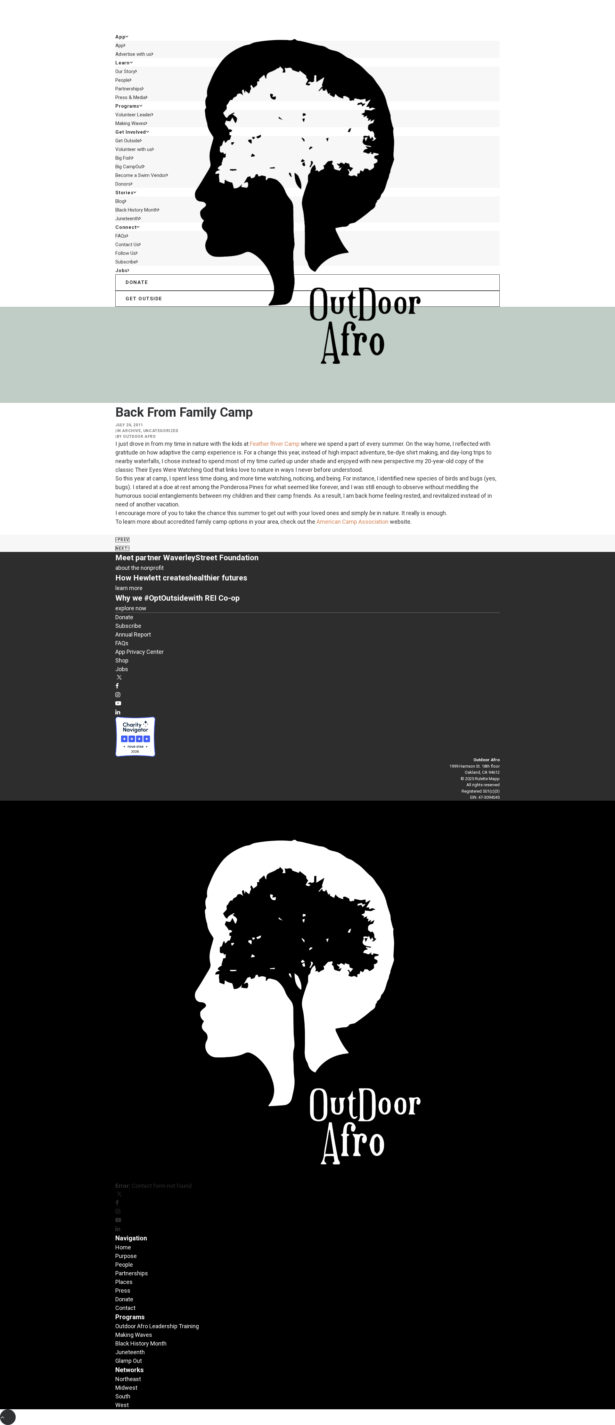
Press (122, 1290)
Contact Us (127, 244)
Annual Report (133, 634)
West (122, 1405)
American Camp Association (352, 521)
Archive (131, 431)
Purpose (126, 1256)
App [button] (120, 37)
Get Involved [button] (130, 132)
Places (124, 1282)
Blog (120, 201)
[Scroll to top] (8, 1416)
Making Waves (130, 123)
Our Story (125, 71)
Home (123, 1247)
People (122, 80)
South (122, 1396)
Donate (124, 617)
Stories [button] (124, 193)
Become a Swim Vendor (140, 175)
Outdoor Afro (139, 436)
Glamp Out (128, 1360)
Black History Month (136, 210)
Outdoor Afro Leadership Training (157, 1326)
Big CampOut (129, 167)
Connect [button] (125, 227)
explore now (130, 608)
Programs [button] (127, 106)
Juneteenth (127, 218)
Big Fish (123, 158)
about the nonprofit (139, 567)
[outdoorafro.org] (307, 16)
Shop (121, 660)
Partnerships (128, 89)
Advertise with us (133, 54)
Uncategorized (160, 431)
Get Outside (127, 141)
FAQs (121, 236)
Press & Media (130, 97)
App (119, 45)
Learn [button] (122, 63)
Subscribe (125, 262)
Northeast (128, 1379)
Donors (123, 184)
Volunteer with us (133, 149)
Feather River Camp (274, 443)
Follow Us (125, 253)
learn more (129, 588)
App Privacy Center (139, 651)
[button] (119, 677)
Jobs (121, 270)
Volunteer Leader (133, 115)
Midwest (126, 1387)
